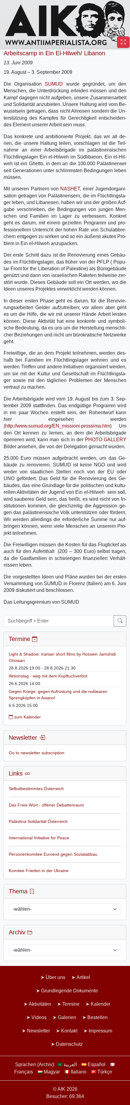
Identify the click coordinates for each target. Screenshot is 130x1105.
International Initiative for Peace (39, 837)
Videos (39, 1017)
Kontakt (69, 1030)
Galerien (67, 1017)
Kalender (100, 1004)
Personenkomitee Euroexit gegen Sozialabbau (53, 854)
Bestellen (97, 1017)
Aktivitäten (40, 1004)
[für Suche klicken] (120, 621)
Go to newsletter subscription (36, 752)
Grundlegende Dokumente (69, 990)
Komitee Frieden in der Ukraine (39, 870)
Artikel (83, 977)
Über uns (55, 977)
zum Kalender (27, 716)
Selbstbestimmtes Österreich (36, 788)
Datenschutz (69, 1044)
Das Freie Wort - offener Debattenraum (46, 805)
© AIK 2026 (65, 1089)
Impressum (100, 1030)
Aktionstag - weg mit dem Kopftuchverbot (48, 676)
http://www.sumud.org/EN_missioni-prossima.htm (57, 425)
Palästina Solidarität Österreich (38, 821)
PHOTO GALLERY (105, 439)
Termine (71, 1004)
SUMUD (54, 84)
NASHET (70, 188)
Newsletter (38, 1030)
